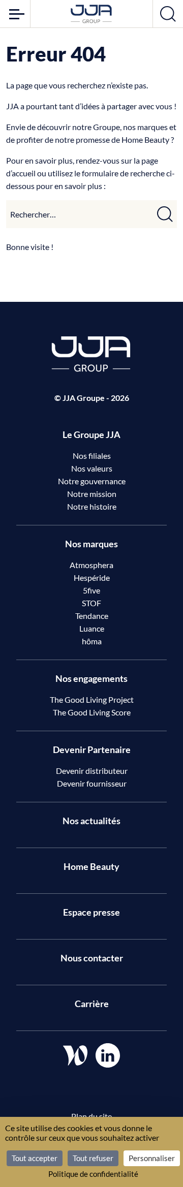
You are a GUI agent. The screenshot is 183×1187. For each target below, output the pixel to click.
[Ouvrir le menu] (15, 13)
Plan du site (91, 1116)
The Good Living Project (92, 699)
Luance (91, 628)
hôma (92, 641)
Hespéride (92, 577)
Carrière (92, 1003)
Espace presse (91, 912)
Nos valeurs (91, 468)
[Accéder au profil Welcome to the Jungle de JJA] (75, 1055)
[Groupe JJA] (91, 14)
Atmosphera (91, 565)
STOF (91, 603)
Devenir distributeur (92, 770)
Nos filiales (92, 455)
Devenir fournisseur (92, 783)
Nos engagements (91, 678)
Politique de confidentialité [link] (93, 1173)
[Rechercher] (165, 214)
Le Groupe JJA (91, 434)
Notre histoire (91, 506)
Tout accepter (34, 1158)
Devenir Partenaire (92, 749)
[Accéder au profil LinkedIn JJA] (108, 1055)
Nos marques (91, 543)
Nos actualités (91, 820)
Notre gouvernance (92, 481)
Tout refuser (93, 1158)
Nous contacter (91, 957)
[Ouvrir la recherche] (168, 13)
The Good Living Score (92, 712)
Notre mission (91, 493)
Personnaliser (152, 1158)
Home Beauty (91, 866)
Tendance (91, 615)
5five (91, 590)
